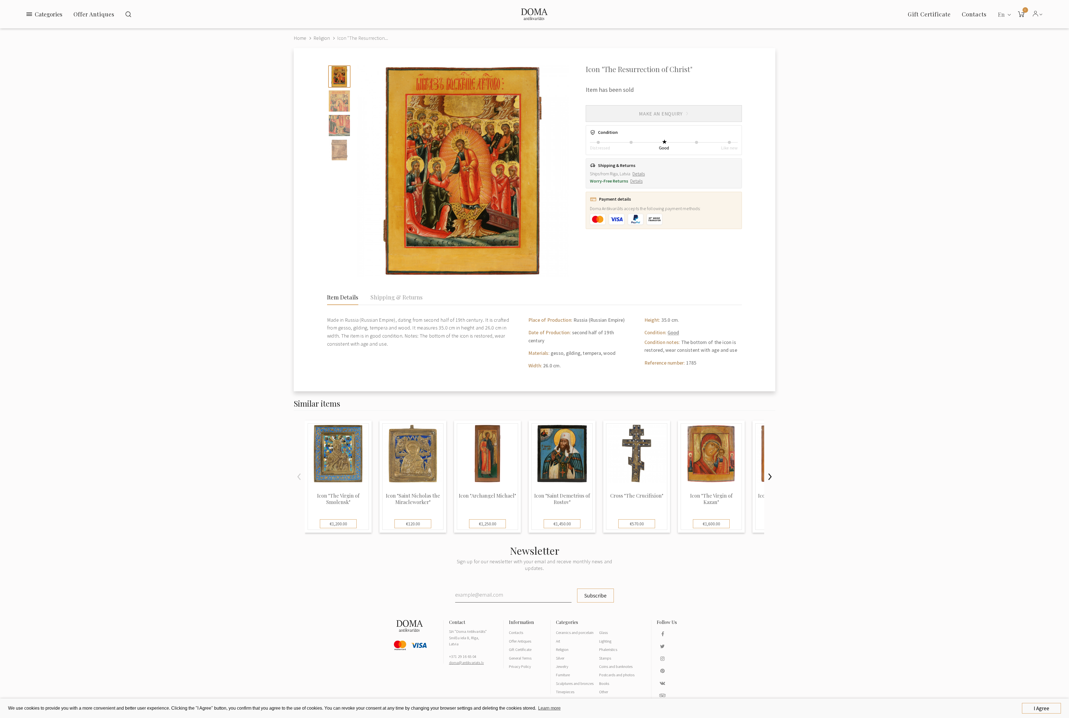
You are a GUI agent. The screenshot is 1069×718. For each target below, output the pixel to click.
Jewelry (562, 666)
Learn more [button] (549, 708)
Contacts (516, 632)
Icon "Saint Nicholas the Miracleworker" (413, 499)
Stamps (605, 658)
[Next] (769, 476)
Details (638, 173)
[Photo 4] (339, 150)
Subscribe (595, 595)
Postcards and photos (616, 674)
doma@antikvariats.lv (466, 662)
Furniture (563, 674)
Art (558, 641)
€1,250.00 (487, 524)
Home (300, 38)
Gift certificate (929, 14)
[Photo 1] (339, 76)
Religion (321, 38)
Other (603, 691)
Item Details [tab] (342, 297)
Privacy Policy (520, 666)
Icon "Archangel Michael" (487, 496)
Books (604, 683)
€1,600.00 (711, 524)
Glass (603, 632)
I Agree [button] (1041, 708)
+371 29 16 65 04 (463, 656)
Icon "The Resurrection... (362, 38)
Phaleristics (608, 649)
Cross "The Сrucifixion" (636, 496)
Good (673, 332)
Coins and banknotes (615, 666)
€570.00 (637, 524)
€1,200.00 (338, 524)
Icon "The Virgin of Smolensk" (338, 499)
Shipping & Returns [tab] (397, 297)
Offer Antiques (93, 14)
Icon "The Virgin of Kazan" (711, 499)
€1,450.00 (562, 524)
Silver (560, 658)
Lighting (605, 641)
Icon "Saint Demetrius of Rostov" (562, 499)
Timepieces (565, 691)
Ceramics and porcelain (575, 632)
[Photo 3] (339, 125)
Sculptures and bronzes (575, 683)
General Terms (520, 658)
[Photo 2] (339, 101)
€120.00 (413, 524)
